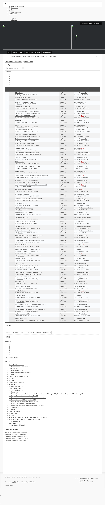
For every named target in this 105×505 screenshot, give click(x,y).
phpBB (14, 482)
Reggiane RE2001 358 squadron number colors (28, 272)
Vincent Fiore (20, 127)
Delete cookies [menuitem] (83, 480)
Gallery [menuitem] (21, 52)
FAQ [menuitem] (9, 52)
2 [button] (9, 76)
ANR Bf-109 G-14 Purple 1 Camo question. (27, 254)
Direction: (38, 332)
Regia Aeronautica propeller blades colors (27, 139)
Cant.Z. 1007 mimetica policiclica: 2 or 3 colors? (28, 199)
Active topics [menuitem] (97, 23)
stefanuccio (20, 306)
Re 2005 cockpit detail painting (23, 258)
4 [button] (9, 80)
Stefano (83, 125)
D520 (82, 111)
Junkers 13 (18, 125)
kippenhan (21, 256)
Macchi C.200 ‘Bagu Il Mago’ (23, 97)
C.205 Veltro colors (20, 157)
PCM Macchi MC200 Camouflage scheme (26, 180)
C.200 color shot (19, 162)
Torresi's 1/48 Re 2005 (21, 245)
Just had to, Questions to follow (23, 189)
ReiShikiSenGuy (22, 320)
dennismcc (20, 136)
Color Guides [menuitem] (29, 52)
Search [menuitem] (15, 52)
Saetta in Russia (19, 120)
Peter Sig (20, 233)
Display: (8, 332)
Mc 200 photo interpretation (22, 314)
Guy (18, 187)
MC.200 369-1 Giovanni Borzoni (24, 208)
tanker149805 (21, 154)
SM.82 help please (20, 291)
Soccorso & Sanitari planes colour (24, 102)
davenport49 (20, 228)
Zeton (18, 223)
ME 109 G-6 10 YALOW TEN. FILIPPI (25, 116)
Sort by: (23, 332)
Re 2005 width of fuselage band (24, 212)
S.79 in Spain (19, 93)
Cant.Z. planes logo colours (22, 106)
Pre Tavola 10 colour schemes (23, 129)
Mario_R (19, 95)
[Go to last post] (86, 93)
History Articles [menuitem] (47, 52)
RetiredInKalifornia (86, 208)
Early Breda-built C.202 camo (23, 286)
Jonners (20, 237)
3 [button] (9, 78)
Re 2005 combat (19, 263)
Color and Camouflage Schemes (19, 62)
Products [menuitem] (37, 52)
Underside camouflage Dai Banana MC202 (27, 134)
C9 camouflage (19, 226)
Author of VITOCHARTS (21, 148)
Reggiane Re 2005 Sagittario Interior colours (27, 277)
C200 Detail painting (21, 203)
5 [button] (9, 82)
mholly (18, 159)
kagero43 (19, 292)
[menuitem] (16, 6)
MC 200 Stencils (19, 171)
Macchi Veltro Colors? (21, 318)
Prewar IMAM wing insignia (22, 217)
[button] (9, 84)
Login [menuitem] (14, 18)
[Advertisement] (52, 457)
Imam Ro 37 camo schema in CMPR (25, 268)
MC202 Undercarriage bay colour (24, 143)
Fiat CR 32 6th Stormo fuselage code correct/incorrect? (30, 309)
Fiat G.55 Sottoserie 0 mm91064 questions (27, 153)
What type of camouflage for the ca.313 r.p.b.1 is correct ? (31, 185)
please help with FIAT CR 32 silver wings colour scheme (30, 304)
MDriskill (20, 164)
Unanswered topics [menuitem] (86, 23)
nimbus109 (21, 242)
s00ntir (83, 240)
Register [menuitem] (14, 20)
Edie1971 (20, 113)
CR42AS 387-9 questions (22, 194)
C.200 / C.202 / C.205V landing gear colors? (27, 166)
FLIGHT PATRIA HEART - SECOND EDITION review (29, 240)
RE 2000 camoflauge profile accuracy (25, 300)
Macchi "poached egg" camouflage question (27, 249)
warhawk (19, 177)
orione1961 (20, 118)
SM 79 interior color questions (23, 231)
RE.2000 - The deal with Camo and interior (27, 111)
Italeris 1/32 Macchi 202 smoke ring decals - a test (29, 235)
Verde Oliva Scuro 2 (20, 295)
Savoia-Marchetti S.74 (21, 281)
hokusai (20, 210)
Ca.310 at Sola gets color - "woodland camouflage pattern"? (31, 176)
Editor (82, 116)
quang (18, 99)
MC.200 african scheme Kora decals (25, 222)
